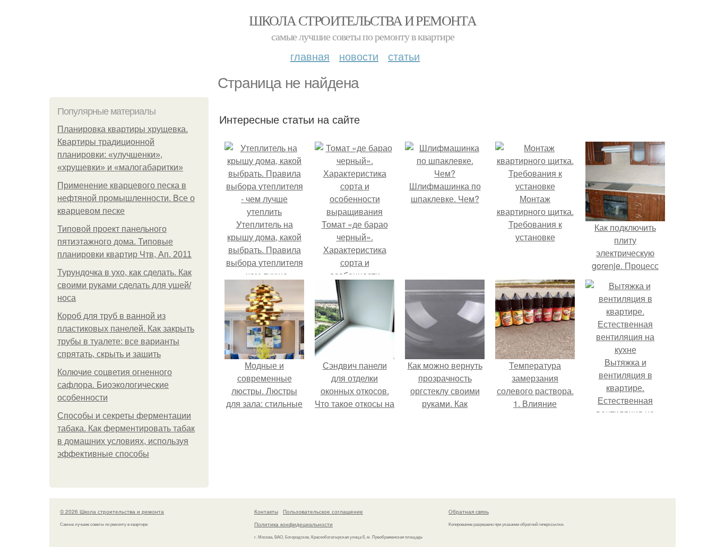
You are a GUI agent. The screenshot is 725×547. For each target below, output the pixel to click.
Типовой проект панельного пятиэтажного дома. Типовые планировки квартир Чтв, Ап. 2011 (124, 241)
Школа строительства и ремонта (363, 20)
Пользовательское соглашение (323, 511)
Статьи (404, 56)
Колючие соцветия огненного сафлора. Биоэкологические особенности (114, 385)
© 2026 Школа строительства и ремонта (112, 511)
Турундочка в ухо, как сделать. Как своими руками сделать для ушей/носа (124, 285)
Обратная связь (468, 511)
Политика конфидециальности (293, 524)
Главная (310, 56)
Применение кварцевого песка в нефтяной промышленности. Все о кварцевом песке (126, 198)
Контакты (266, 511)
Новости (358, 56)
